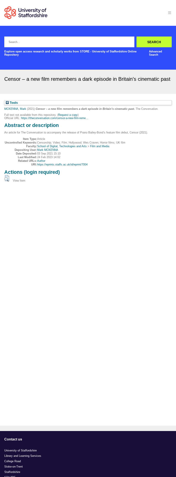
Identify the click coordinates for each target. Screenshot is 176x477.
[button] (6, 178)
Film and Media (99, 146)
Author (41, 160)
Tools (13, 102)
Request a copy (68, 114)
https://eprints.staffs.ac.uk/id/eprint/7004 (62, 164)
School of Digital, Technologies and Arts (62, 146)
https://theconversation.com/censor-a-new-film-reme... (54, 118)
